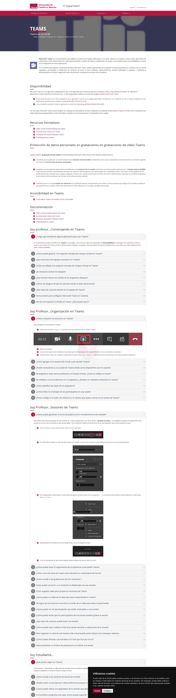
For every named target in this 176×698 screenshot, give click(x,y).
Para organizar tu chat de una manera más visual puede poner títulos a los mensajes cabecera (77, 633)
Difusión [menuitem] (126, 13)
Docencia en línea (71, 37)
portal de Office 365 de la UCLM (75, 101)
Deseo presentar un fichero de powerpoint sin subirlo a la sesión (64, 645)
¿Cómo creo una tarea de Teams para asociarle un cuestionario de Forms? (68, 573)
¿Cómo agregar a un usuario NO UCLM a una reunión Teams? (63, 361)
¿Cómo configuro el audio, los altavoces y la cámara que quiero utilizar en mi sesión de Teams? (77, 398)
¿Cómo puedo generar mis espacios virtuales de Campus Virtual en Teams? (69, 253)
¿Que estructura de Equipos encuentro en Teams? (58, 259)
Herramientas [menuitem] (141, 7)
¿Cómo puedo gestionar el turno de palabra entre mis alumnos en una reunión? (71, 414)
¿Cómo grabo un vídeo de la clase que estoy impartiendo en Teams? (66, 597)
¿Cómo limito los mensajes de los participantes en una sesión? (63, 392)
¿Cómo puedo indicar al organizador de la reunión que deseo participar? (68, 689)
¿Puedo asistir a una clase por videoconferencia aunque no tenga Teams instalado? (72, 683)
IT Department (71, 6)
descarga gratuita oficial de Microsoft (91, 104)
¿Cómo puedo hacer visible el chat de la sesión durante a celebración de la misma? (72, 627)
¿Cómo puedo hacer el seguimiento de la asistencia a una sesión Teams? (68, 567)
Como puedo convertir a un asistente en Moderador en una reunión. (66, 585)
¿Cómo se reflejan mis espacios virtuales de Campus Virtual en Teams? (67, 265)
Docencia (60, 37)
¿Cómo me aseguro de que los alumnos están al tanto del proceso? (65, 283)
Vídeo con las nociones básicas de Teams (50, 129)
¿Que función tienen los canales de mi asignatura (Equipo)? (62, 277)
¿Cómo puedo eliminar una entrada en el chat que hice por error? (65, 639)
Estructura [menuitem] (100, 13)
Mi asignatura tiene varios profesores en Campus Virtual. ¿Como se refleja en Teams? (73, 373)
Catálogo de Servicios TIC (47, 37)
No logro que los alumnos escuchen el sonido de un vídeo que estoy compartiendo (72, 603)
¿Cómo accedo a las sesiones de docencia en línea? (58, 677)
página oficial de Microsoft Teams (107, 94)
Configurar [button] (107, 691)
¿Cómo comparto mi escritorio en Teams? (54, 318)
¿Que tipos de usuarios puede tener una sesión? (57, 621)
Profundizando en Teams (45, 137)
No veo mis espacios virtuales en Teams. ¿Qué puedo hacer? (62, 302)
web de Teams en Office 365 (123, 111)
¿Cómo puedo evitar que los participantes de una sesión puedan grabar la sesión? (72, 615)
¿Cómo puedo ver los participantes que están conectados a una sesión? (67, 609)
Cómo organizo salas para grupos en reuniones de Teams (61, 591)
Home (35, 37)
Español (132, 7)
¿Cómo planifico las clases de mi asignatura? (55, 386)
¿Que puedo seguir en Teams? (49, 662)
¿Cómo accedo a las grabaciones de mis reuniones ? (58, 579)
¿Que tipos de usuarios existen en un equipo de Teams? (60, 290)
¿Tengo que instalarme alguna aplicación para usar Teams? (62, 236)
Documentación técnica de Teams (48, 132)
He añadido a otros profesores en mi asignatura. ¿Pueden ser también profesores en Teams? (77, 379)
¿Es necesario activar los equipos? (51, 271)
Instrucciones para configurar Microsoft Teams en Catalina (62, 296)
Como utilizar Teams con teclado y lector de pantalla (54, 199)
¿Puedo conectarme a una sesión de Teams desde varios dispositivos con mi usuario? (73, 367)
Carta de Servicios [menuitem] (71, 13)
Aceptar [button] (97, 691)
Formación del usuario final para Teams (50, 134)
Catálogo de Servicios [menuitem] (39, 13)
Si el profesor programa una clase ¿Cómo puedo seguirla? (61, 695)
